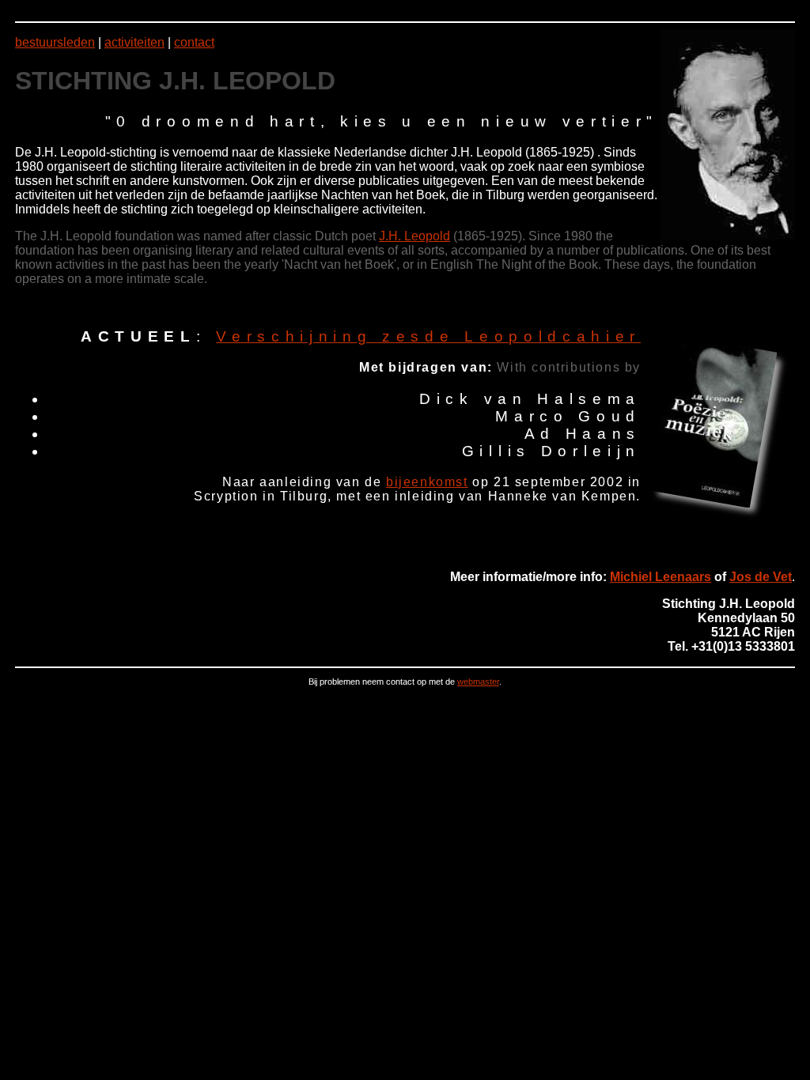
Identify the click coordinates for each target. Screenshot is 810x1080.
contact (194, 42)
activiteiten (134, 42)
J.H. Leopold (414, 236)
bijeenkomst (427, 482)
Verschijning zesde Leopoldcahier (428, 336)
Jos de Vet (760, 576)
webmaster (478, 681)
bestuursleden (55, 42)
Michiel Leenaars (660, 576)
